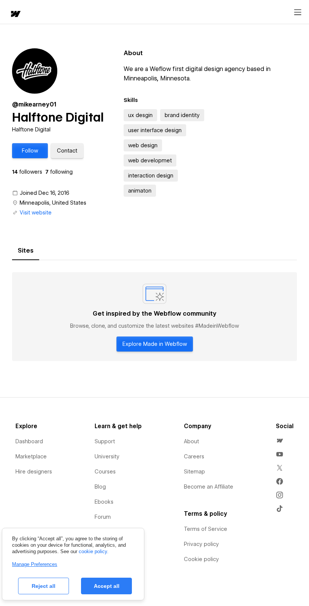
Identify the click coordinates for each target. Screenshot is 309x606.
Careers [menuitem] (194, 456)
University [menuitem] (107, 456)
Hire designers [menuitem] (33, 472)
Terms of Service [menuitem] (205, 529)
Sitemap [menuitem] (194, 472)
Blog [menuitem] (100, 487)
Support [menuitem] (105, 441)
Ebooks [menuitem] (104, 502)
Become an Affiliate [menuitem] (208, 487)
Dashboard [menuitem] (29, 441)
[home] (15, 14)
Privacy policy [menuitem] (201, 544)
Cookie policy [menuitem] (201, 559)
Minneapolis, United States (53, 203)
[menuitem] (279, 440)
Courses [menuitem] (105, 472)
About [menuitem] (191, 441)
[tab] (25, 250)
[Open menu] (297, 12)
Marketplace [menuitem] (31, 456)
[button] (30, 150)
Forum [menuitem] (103, 517)
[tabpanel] (154, 316)
